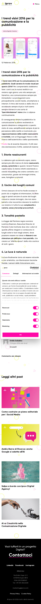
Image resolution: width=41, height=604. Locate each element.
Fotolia (4, 144)
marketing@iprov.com (20, 588)
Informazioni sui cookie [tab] (30, 273)
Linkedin (10, 565)
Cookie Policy (26, 594)
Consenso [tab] (5, 273)
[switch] (36, 314)
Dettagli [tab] (16, 273)
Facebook (19, 565)
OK (20, 335)
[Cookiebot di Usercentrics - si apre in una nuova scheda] (30, 268)
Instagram (30, 565)
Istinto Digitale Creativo (10, 31)
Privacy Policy (15, 594)
